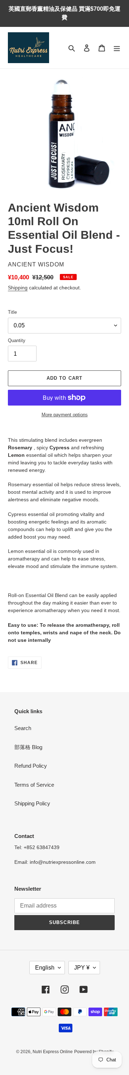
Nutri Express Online (53, 1051)
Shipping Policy (32, 803)
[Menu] (116, 48)
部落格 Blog (28, 747)
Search (22, 728)
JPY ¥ (82, 968)
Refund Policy (30, 766)
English (44, 968)
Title (12, 312)
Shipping (18, 287)
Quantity (16, 340)
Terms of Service (34, 785)
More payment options (65, 414)
